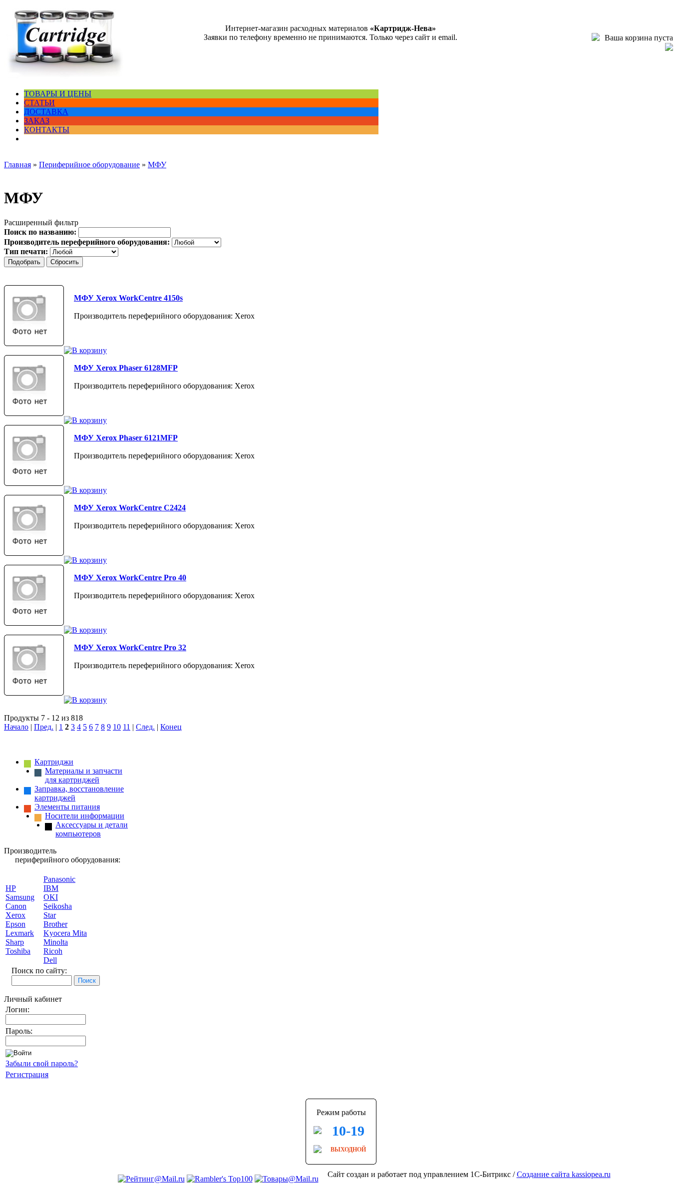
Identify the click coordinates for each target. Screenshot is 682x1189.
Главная (17, 164)
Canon (15, 906)
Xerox (15, 915)
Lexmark (19, 933)
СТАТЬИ (39, 102)
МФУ (157, 164)
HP (10, 888)
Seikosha (57, 906)
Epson (15, 924)
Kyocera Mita (65, 933)
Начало (16, 727)
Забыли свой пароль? (41, 1063)
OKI (50, 897)
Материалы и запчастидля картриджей (83, 775)
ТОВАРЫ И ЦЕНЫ (57, 93)
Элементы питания (67, 806)
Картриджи (53, 762)
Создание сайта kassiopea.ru (564, 1174)
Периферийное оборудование (89, 164)
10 (117, 727)
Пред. (43, 727)
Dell (50, 960)
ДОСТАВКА (46, 111)
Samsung (19, 897)
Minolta (55, 942)
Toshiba (17, 951)
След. (145, 727)
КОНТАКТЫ (46, 129)
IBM (50, 888)
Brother (55, 924)
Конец (171, 727)
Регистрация (26, 1074)
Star (49, 915)
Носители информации (84, 815)
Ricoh (52, 951)
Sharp (14, 942)
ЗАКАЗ (36, 120)
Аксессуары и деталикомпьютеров (91, 829)
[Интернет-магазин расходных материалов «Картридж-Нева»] (64, 76)
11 (126, 727)
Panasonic (59, 879)
